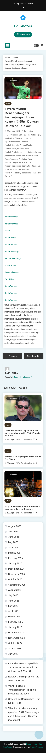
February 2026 (15, 558)
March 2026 (14, 552)
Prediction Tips (25, 159)
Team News (36, 173)
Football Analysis (11, 145)
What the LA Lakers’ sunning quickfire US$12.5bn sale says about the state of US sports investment (23, 714)
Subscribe (25, 34)
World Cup (9, 176)
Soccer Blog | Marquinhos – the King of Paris (24, 701)
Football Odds (23, 149)
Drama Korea (10, 265)
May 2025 (13, 606)
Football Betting (26, 145)
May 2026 (13, 542)
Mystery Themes (36, 747)
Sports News (23, 169)
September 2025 (16, 584)
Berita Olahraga (11, 217)
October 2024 (15, 643)
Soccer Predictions (12, 166)
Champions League (23, 138)
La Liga (38, 152)
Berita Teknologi (11, 251)
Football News (10, 149)
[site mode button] (36, 45)
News (8, 103)
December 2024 (16, 632)
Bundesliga (9, 138)
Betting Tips (35, 135)
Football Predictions (13, 152)
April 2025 (13, 611)
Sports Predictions (12, 173)
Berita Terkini (10, 237)
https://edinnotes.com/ (22, 377)
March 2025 (14, 616)
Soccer (29, 162)
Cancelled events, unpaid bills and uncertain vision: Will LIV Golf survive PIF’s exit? (22, 433)
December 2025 (16, 568)
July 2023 (13, 654)
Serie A (22, 162)
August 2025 (14, 590)
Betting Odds (24, 135)
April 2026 (13, 547)
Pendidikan (9, 279)
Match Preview (32, 156)
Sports (24, 166)
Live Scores (10, 156)
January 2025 (15, 627)
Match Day (20, 156)
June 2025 (13, 600)
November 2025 (16, 574)
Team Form (26, 173)
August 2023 (14, 648)
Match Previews (11, 159)
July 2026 (13, 531)
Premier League (11, 162)
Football (24, 142)
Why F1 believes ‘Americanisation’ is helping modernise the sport (22, 507)
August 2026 (14, 526)
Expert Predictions (12, 142)
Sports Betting (11, 169)
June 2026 (13, 536)
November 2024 (16, 638)
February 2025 (15, 622)
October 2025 (15, 579)
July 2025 (13, 595)
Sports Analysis (34, 166)
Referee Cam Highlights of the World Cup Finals (22, 458)
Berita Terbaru (10, 244)
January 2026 (15, 563)
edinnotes (28, 131)
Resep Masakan (11, 272)
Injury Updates (28, 152)
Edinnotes (23, 26)
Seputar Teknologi (12, 258)
